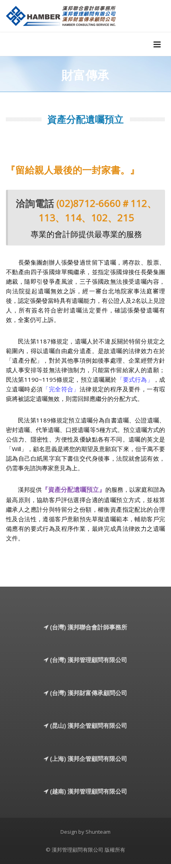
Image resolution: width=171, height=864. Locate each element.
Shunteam (98, 831)
